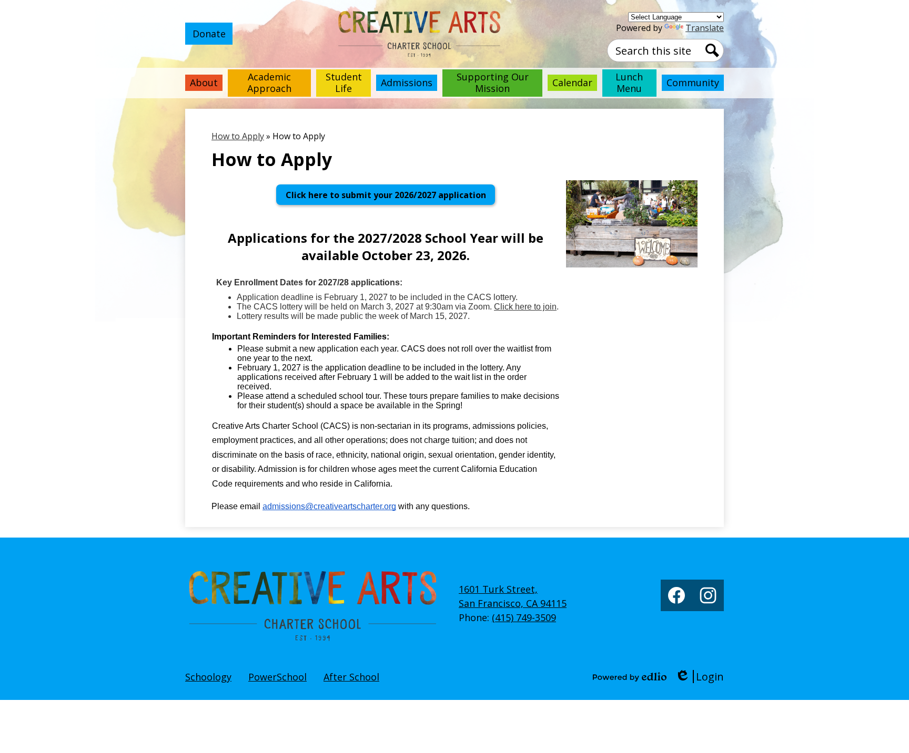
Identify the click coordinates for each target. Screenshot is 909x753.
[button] (204, 83)
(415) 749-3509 (524, 617)
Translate (704, 28)
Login (699, 676)
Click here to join (525, 306)
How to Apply (237, 136)
